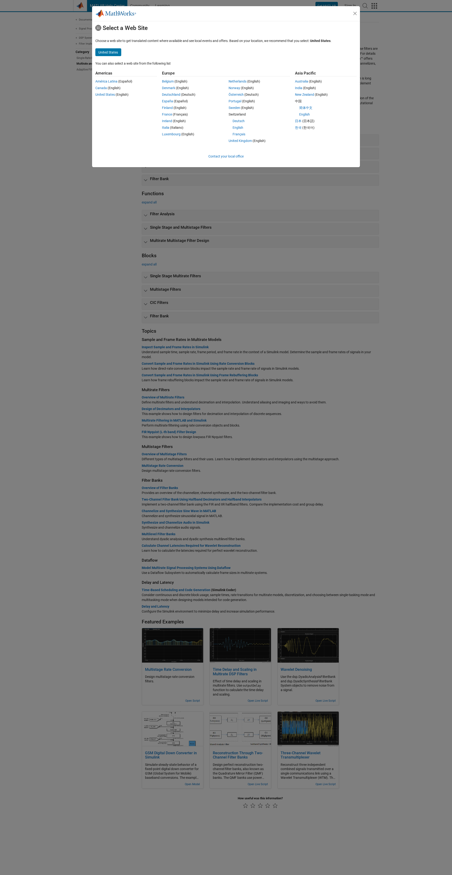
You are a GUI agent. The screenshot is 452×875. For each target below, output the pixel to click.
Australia (301, 81)
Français (239, 134)
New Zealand (304, 94)
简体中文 (305, 108)
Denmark (168, 88)
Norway (234, 88)
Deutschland (171, 94)
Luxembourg (171, 134)
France (167, 114)
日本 (298, 121)
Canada (101, 88)
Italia (165, 127)
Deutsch (239, 121)
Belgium (168, 81)
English (238, 127)
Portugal (235, 101)
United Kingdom (240, 141)
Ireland (167, 121)
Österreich (236, 94)
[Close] (355, 13)
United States (105, 94)
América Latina (106, 81)
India (298, 88)
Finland (167, 108)
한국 (298, 127)
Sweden (234, 108)
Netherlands (237, 81)
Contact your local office (226, 156)
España (167, 101)
